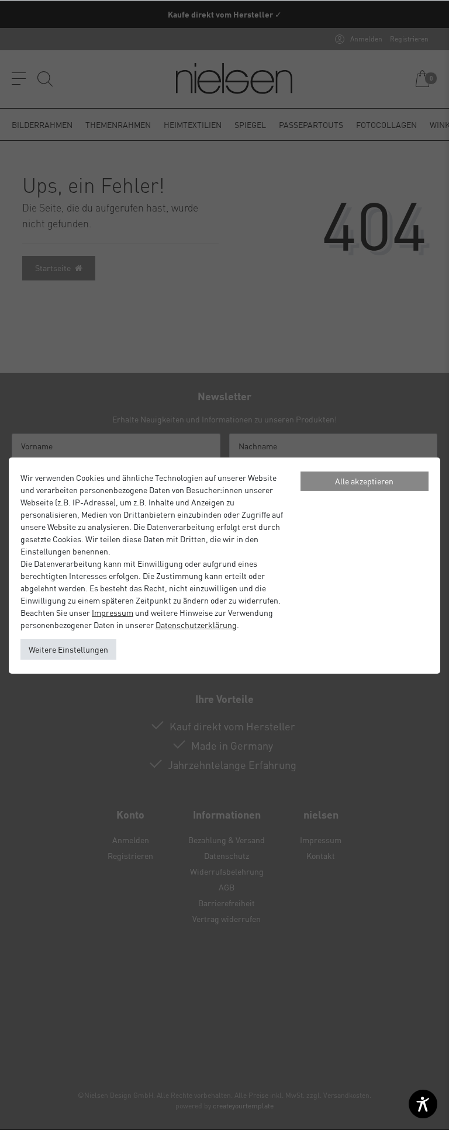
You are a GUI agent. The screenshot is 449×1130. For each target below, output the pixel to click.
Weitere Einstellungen (68, 649)
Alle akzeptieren (364, 481)
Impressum (112, 612)
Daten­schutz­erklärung (196, 624)
